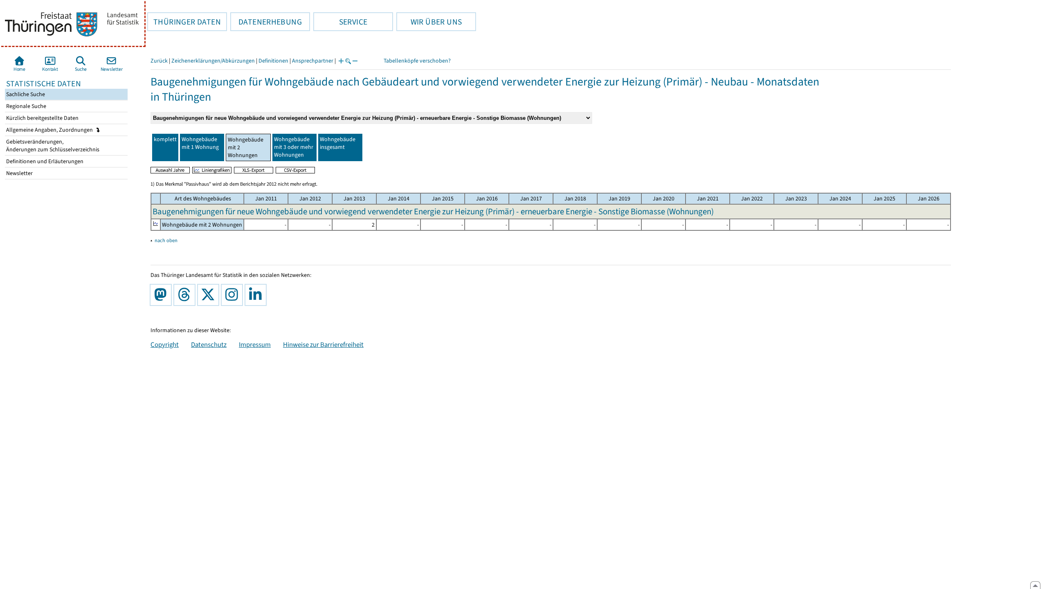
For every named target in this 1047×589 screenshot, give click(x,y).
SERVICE (340, 21)
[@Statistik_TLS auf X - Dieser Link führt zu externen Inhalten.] (210, 295)
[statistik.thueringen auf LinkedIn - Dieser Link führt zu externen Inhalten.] (257, 295)
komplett (165, 139)
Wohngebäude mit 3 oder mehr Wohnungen (293, 147)
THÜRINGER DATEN (184, 21)
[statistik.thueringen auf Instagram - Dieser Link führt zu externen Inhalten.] (233, 295)
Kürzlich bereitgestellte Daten (42, 118)
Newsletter (19, 173)
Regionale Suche (25, 106)
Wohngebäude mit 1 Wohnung (200, 143)
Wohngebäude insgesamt (337, 143)
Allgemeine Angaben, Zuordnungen (50, 130)
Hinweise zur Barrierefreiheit (323, 344)
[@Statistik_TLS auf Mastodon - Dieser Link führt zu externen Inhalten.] (162, 295)
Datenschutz (209, 344)
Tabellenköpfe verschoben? (417, 61)
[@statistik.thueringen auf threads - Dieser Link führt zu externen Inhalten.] (186, 295)
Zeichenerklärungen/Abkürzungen (213, 61)
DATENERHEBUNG (266, 21)
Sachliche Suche (25, 94)
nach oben (166, 240)
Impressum (255, 344)
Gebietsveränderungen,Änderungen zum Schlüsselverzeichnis (52, 145)
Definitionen (273, 61)
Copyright (165, 344)
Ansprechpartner (312, 61)
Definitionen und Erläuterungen (44, 161)
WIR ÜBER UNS (429, 21)
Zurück (159, 61)
